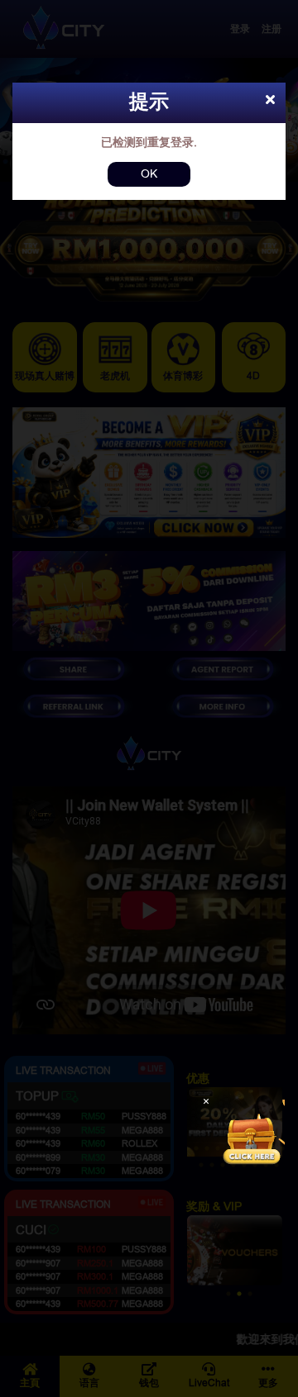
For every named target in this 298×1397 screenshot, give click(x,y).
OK (149, 173)
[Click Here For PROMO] (252, 1133)
